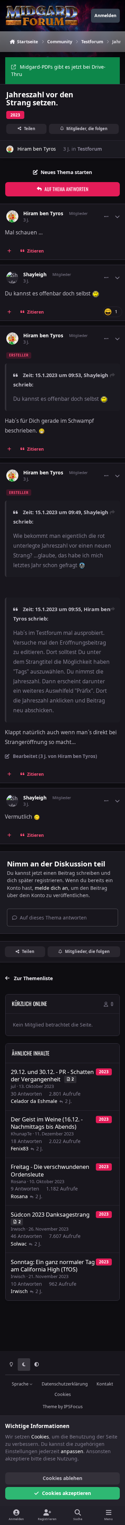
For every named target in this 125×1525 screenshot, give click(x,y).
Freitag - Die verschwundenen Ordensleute (50, 1170)
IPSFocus (73, 1407)
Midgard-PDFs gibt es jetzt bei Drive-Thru (58, 70)
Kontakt (105, 1384)
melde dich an (51, 888)
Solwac (19, 1243)
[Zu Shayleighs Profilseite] (12, 277)
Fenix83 (19, 1148)
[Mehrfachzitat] (9, 251)
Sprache (21, 1384)
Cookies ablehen (62, 1478)
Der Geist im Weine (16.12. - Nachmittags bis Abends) (47, 1122)
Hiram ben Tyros (36, 148)
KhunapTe (21, 1133)
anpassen (72, 1451)
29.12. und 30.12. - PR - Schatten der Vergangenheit (52, 1075)
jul (13, 1086)
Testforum (89, 148)
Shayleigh (35, 274)
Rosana (18, 1181)
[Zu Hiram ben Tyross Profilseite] (10, 149)
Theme (50, 1407)
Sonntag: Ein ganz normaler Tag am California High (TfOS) (53, 1265)
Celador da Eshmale (34, 1101)
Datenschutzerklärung (65, 1384)
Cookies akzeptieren (66, 1493)
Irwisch (18, 1229)
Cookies (63, 1394)
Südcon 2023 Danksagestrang (50, 1214)
